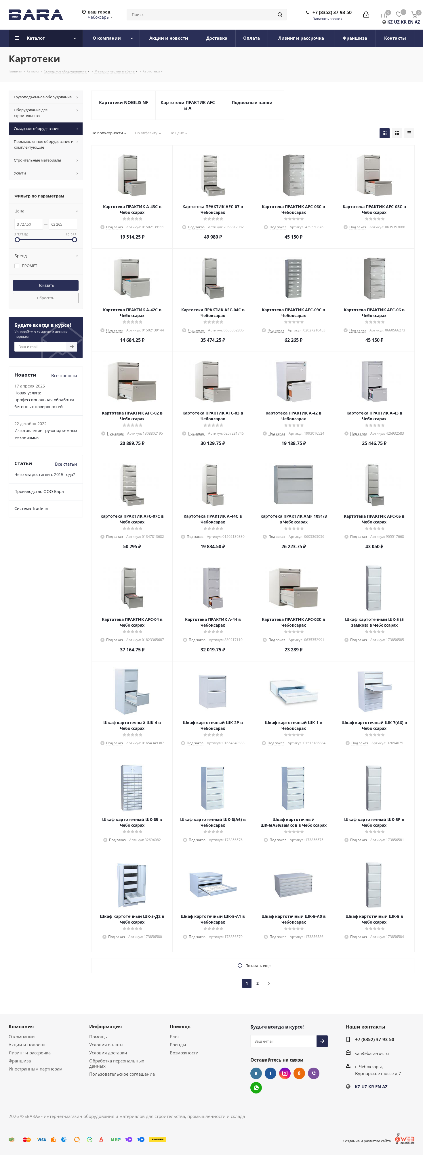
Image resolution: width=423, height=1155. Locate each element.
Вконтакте (256, 1073)
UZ (397, 22)
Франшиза (20, 1061)
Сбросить (45, 297)
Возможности (184, 1053)
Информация (105, 1026)
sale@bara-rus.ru (372, 1053)
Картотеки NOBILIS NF (123, 102)
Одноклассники (299, 1073)
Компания (21, 1026)
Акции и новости (27, 1044)
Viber (313, 1073)
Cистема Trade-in (31, 508)
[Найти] (280, 14)
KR (404, 22)
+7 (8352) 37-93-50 (332, 12)
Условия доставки (108, 1053)
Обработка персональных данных (116, 1063)
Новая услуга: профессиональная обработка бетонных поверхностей (44, 399)
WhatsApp (256, 1087)
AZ (417, 22)
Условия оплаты (106, 1044)
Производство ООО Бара (39, 491)
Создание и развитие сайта (367, 1141)
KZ (390, 22)
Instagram (285, 1073)
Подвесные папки (252, 102)
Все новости (64, 375)
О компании (22, 1036)
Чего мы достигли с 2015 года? (44, 474)
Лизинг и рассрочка (30, 1053)
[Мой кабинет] (366, 14)
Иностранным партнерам (35, 1069)
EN (411, 22)
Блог (174, 1036)
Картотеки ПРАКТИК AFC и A (188, 105)
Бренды (178, 1044)
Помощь (98, 1036)
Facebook (270, 1073)
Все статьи (66, 464)
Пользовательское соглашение (122, 1074)
